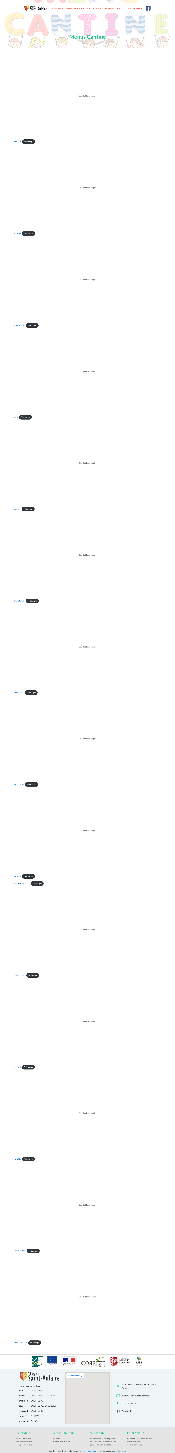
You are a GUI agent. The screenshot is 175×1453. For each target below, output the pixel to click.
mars (16, 417)
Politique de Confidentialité (88, 1451)
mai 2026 (17, 233)
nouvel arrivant (134, 1445)
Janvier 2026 (18, 693)
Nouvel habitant (133, 8)
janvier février (19, 601)
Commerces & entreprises (102, 1438)
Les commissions (24, 1441)
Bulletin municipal (62, 1441)
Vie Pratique (111, 8)
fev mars (17, 509)
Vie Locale (93, 8)
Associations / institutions (103, 1441)
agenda (56, 1438)
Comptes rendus (24, 1445)
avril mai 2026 (19, 325)
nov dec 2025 (19, 784)
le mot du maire (23, 1438)
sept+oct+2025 (19, 975)
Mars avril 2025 (19, 1251)
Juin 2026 (17, 142)
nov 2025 (17, 876)
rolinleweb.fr (121, 1451)
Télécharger (28, 142)
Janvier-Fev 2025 (20, 1343)
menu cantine (133, 1441)
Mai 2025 (17, 1159)
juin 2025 (17, 1067)
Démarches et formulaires (139, 1438)
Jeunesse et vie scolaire (101, 1445)
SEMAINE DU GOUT (21, 883)
